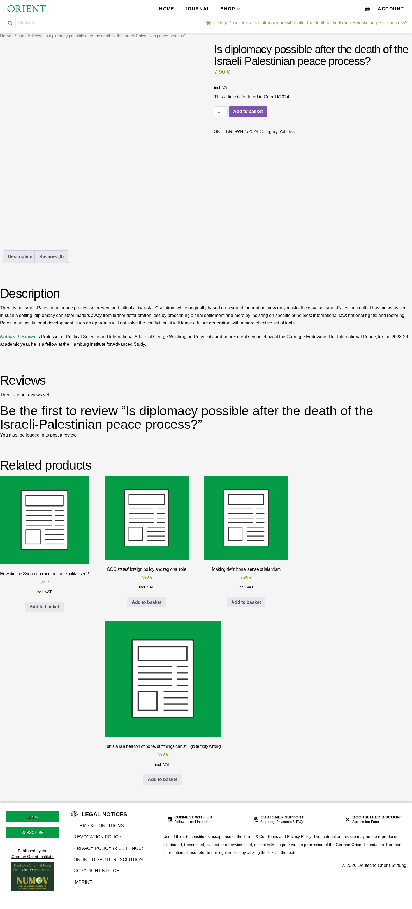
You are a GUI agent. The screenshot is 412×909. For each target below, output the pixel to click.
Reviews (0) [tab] (51, 256)
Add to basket (248, 111)
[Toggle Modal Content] (367, 8)
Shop (19, 36)
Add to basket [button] (44, 606)
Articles (34, 36)
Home (5, 36)
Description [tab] (20, 256)
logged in (35, 435)
